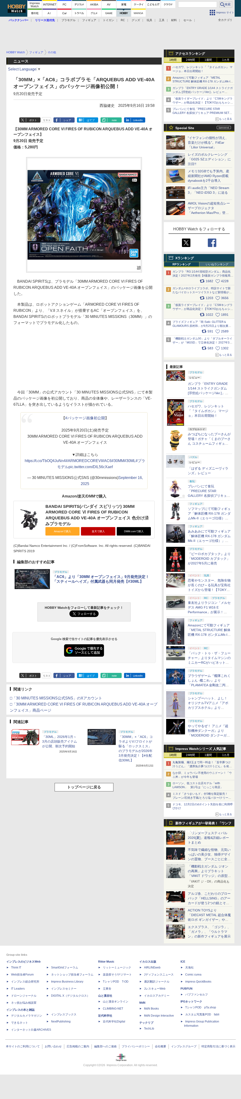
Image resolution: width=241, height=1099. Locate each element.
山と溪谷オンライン (115, 1001)
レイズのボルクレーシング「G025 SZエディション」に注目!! (209, 159)
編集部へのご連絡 (105, 1046)
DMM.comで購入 (134, 531)
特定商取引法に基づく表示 (218, 1046)
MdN (142, 1002)
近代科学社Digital (114, 1021)
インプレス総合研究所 (25, 981)
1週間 (208, 60)
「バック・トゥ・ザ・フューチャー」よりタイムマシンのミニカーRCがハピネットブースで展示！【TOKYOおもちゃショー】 (209, 662)
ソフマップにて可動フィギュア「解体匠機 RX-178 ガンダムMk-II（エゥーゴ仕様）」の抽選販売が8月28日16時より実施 (209, 518)
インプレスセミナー (63, 988)
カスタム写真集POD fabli (202, 1014)
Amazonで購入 (62, 531)
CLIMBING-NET (113, 1008)
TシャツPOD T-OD (116, 981)
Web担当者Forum (22, 974)
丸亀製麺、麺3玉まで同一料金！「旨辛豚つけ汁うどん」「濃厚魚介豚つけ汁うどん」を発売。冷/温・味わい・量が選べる (202, 766)
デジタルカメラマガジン (26, 1015)
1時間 (173, 60)
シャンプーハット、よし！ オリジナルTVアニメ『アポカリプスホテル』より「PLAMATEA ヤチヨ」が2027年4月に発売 (208, 707)
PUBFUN (187, 988)
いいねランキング (217, 264)
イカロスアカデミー (156, 995)
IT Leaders (18, 988)
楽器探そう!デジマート (117, 974)
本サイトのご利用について (23, 1046)
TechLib (149, 1028)
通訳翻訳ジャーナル (156, 981)
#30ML (130, 461)
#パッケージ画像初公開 (85, 418)
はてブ (91, 120)
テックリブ (146, 1022)
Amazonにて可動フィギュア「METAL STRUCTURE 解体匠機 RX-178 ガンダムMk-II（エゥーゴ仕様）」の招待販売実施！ (202, 81)
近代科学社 (105, 1015)
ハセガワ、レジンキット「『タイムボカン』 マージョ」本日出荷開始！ (208, 410)
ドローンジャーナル (23, 995)
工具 (162, 20)
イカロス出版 (147, 961)
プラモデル (68, 20)
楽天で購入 (98, 531)
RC (123, 20)
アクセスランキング (190, 53)
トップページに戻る (84, 787)
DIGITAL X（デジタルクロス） (70, 995)
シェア (67, 120)
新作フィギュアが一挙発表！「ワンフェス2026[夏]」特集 (203, 824)
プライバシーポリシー (136, 1046)
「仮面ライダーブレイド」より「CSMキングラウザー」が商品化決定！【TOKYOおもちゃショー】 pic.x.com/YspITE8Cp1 (203, 309)
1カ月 (225, 60)
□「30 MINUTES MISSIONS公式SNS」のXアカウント (56, 698)
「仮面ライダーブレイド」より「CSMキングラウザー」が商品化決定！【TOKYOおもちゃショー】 (203, 102)
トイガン (108, 20)
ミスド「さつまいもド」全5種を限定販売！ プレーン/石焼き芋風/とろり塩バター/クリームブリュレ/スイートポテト (202, 797)
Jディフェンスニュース (159, 974)
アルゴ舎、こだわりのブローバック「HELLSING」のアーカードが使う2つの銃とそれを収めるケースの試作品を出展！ (209, 903)
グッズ (136, 20)
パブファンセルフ (196, 994)
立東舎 (107, 988)
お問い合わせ (53, 1046)
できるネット (19, 1022)
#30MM (118, 461)
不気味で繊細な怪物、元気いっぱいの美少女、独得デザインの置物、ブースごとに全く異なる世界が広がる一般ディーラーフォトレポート (209, 859)
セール (187, 20)
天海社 (189, 967)
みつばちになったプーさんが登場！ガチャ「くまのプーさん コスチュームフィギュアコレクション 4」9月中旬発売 (209, 443)
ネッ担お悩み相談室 (23, 1002)
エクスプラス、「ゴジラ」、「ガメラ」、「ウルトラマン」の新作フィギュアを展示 (209, 931)
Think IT (16, 967)
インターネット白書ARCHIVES (31, 1029)
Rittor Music (106, 961)
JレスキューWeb (154, 988)
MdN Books (151, 1008)
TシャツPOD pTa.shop (200, 1007)
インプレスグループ (184, 1046)
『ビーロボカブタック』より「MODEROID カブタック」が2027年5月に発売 (209, 558)
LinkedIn (138, 120)
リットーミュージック (117, 967)
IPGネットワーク (191, 1001)
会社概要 (160, 1046)
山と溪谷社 (105, 995)
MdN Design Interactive (159, 1015)
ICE (183, 961)
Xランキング (184, 258)
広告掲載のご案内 (78, 1046)
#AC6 (107, 461)
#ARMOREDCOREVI (84, 461)
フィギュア (89, 20)
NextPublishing (61, 1021)
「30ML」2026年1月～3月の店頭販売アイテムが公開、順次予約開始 (59, 741)
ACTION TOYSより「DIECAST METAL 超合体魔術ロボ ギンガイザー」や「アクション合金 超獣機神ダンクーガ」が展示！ (209, 919)
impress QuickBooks (198, 981)
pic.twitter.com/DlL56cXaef (90, 467)
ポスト (33, 120)
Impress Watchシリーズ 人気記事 (200, 749)
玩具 (149, 20)
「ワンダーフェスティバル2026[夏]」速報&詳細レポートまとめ (208, 837)
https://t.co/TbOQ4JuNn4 (45, 461)
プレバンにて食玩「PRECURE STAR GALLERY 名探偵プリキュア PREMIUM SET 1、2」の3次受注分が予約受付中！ (201, 113)
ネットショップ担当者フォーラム (72, 974)
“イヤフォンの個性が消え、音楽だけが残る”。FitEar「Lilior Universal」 (208, 142)
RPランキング (182, 264)
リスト (47, 120)
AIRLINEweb (152, 967)
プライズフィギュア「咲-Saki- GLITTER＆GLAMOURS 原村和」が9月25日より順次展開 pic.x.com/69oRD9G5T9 (204, 326)
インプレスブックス (63, 1014)
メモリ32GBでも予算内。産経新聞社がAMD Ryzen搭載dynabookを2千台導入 (208, 175)
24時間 (190, 60)
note (114, 120)
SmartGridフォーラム (64, 967)
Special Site (184, 128)
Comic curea (193, 974)
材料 (174, 20)
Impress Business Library (67, 981)
